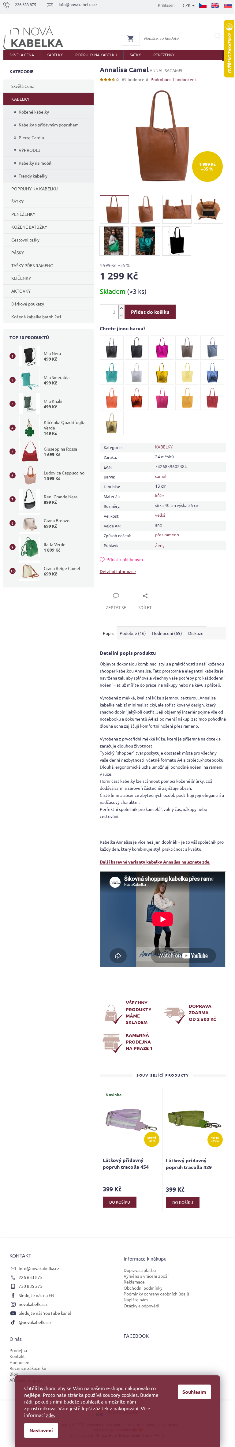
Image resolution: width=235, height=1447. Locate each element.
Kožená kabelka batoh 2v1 (36, 316)
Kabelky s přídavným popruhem (49, 124)
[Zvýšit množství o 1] (121, 308)
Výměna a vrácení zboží (146, 1276)
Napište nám (136, 1299)
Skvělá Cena (22, 86)
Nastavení (41, 1430)
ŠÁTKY (17, 201)
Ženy (160, 545)
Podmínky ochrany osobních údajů (156, 1293)
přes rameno (167, 534)
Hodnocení (20, 1362)
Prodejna (18, 1350)
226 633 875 (31, 1277)
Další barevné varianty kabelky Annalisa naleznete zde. (155, 861)
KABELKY (20, 99)
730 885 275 (31, 1286)
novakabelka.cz (33, 1304)
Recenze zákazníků (27, 1368)
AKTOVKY (21, 291)
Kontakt (17, 1356)
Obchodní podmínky (143, 1288)
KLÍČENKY (21, 278)
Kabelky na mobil (35, 163)
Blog (13, 1374)
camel (160, 476)
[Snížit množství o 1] (121, 315)
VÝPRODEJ (29, 150)
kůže (159, 495)
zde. (50, 1415)
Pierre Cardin (31, 137)
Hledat (218, 36)
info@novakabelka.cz (39, 1268)
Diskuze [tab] (195, 633)
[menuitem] (21, 55)
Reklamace (134, 1281)
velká (160, 515)
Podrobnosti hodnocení (173, 79)
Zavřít (113, 588)
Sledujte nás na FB (36, 1295)
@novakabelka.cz (35, 1322)
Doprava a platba (140, 1270)
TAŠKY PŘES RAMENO (32, 265)
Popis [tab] (108, 633)
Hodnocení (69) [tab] (167, 633)
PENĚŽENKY (23, 214)
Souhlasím (194, 1392)
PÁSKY (17, 252)
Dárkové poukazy (27, 303)
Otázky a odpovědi (141, 1305)
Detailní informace (118, 571)
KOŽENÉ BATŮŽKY (29, 227)
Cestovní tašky (25, 239)
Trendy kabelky (33, 175)
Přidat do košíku (150, 312)
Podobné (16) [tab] (133, 633)
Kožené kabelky (34, 111)
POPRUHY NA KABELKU (34, 188)
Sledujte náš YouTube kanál (45, 1313)
